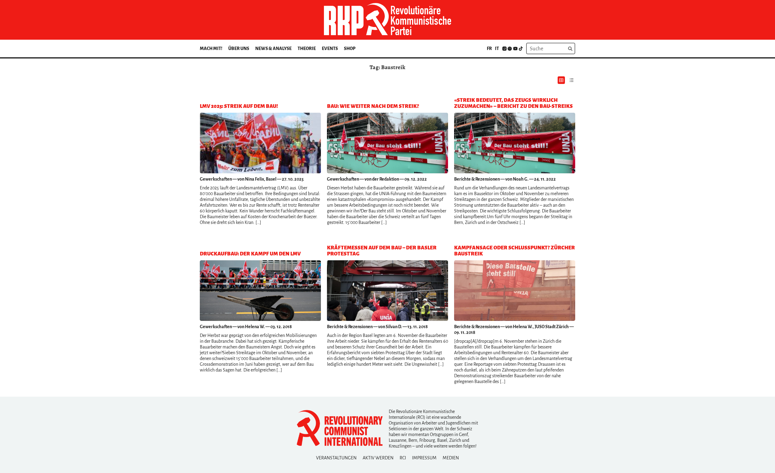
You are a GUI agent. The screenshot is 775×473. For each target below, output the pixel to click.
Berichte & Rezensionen (477, 179)
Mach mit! (211, 48)
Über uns (238, 48)
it (497, 48)
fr (489, 48)
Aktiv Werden (378, 457)
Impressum (424, 457)
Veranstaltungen (336, 457)
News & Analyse (273, 48)
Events (330, 48)
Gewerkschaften (216, 179)
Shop (349, 48)
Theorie (307, 48)
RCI (403, 457)
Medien (451, 457)
